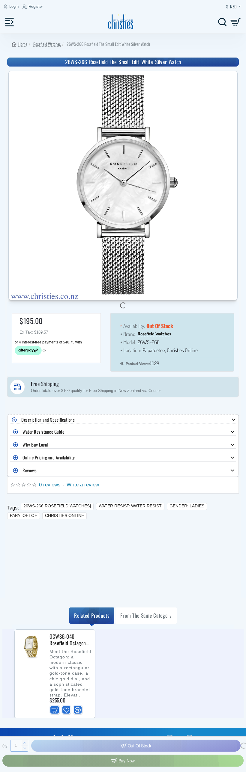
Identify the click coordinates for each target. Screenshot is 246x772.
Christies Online (64, 515)
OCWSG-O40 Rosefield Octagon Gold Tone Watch (68, 640)
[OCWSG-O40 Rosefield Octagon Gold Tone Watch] (31, 646)
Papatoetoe (23, 515)
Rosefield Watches (47, 44)
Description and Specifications (48, 419)
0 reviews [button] (50, 485)
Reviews (29, 470)
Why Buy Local (35, 444)
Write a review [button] (83, 485)
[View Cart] (235, 21)
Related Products (92, 615)
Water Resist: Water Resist (130, 505)
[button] (55, 710)
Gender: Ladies (187, 505)
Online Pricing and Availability (48, 457)
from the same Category (146, 615)
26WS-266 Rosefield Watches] (57, 505)
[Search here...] (222, 21)
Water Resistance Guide (43, 431)
